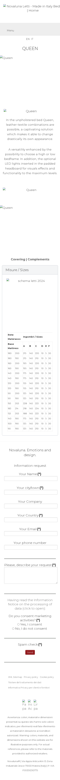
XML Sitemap (15, 677)
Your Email (30, 529)
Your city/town (30, 488)
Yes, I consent (31, 624)
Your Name (30, 474)
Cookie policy (47, 677)
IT (32, 39)
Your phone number (30, 543)
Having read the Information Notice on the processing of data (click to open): (30, 604)
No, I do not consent (31, 628)
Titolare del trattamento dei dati (24, 682)
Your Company (30, 501)
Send (30, 652)
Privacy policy (31, 677)
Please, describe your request (30, 565)
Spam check (30, 644)
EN (28, 39)
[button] (30, 269)
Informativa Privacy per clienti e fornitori (29, 687)
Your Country (30, 515)
